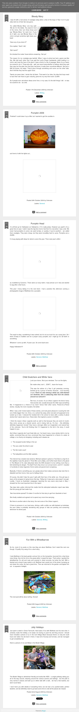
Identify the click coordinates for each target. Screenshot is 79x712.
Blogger (44, 710)
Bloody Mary (37, 16)
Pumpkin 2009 (37, 112)
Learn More (36, 10)
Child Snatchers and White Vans (37, 376)
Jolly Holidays (37, 627)
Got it (45, 10)
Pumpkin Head (37, 223)
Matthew (45, 357)
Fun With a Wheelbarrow (37, 539)
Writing (42, 93)
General (42, 203)
